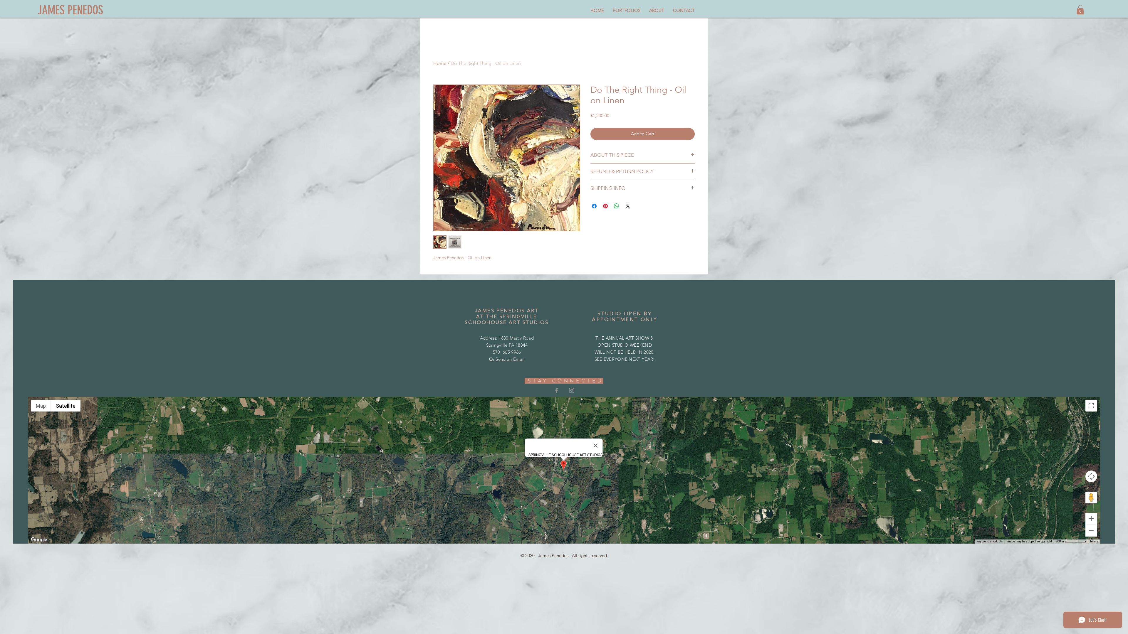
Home (439, 63)
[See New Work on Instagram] (571, 390)
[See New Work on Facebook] (556, 390)
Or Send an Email (507, 359)
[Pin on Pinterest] (605, 206)
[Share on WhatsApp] (616, 206)
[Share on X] (627, 206)
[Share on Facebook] (594, 206)
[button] (1080, 9)
